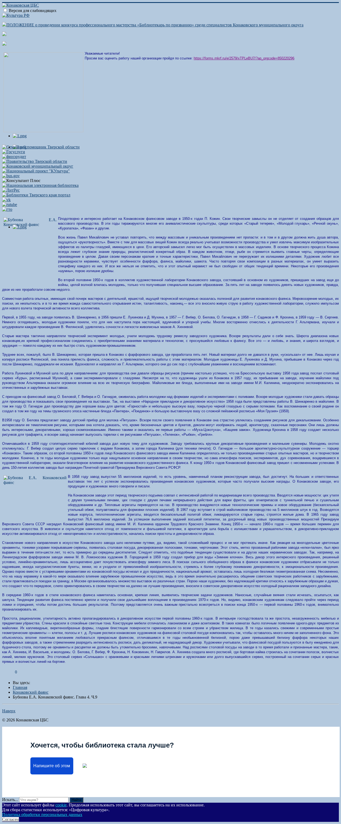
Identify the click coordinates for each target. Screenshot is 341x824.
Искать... (10, 799)
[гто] (7, 209)
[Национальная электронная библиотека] (40, 185)
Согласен (10, 819)
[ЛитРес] (11, 190)
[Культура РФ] (16, 15)
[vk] (6, 199)
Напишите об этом (51, 766)
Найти (76, 800)
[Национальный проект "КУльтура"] (36, 171)
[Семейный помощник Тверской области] (41, 147)
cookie (61, 805)
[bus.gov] (11, 175)
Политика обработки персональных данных (42, 814)
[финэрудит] (14, 156)
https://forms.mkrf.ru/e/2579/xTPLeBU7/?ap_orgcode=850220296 (244, 58)
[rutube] (9, 204)
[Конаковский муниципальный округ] (37, 166)
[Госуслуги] (13, 152)
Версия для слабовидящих (32, 10)
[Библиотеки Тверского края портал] (36, 195)
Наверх (8, 711)
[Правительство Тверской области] (34, 161)
